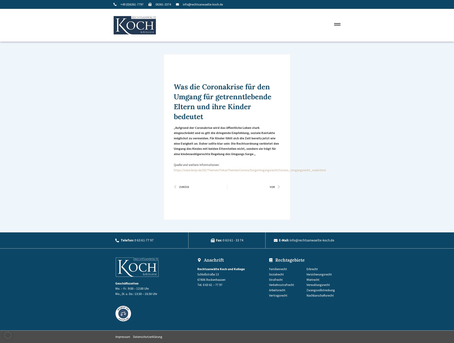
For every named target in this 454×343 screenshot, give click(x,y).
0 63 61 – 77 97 (212, 285)
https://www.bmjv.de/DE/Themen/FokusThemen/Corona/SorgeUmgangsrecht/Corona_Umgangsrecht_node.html (250, 170)
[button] (8, 335)
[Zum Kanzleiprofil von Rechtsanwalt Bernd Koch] (123, 313)
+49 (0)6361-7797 (131, 4)
